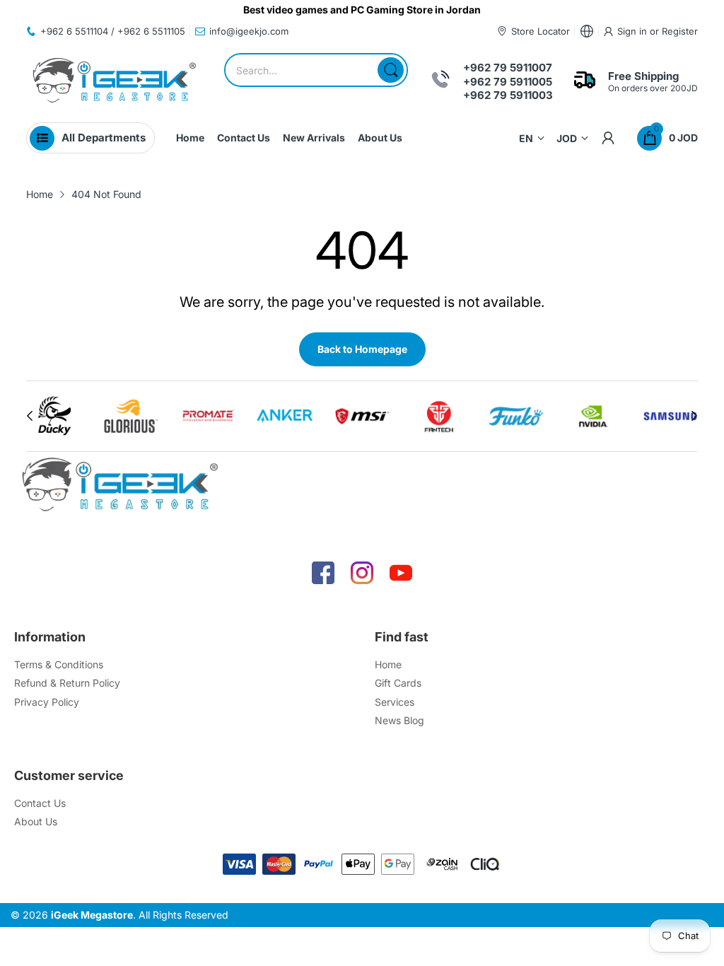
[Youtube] (400, 572)
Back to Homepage (362, 349)
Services (394, 702)
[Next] (30, 415)
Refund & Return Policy (67, 683)
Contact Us (40, 803)
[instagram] (362, 572)
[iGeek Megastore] (114, 81)
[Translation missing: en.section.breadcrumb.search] (391, 70)
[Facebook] (323, 572)
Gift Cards (398, 683)
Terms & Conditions (58, 664)
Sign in (633, 31)
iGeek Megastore (92, 915)
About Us (35, 821)
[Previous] (694, 415)
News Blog (399, 720)
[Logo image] (54, 416)
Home (388, 664)
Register (680, 31)
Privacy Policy (46, 702)
